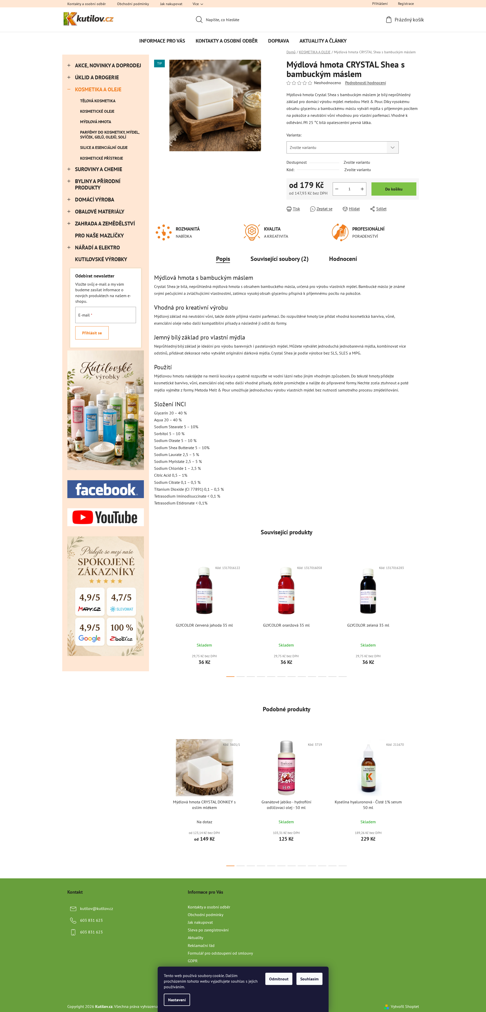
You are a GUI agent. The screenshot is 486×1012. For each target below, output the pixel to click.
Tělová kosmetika (98, 100)
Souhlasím (309, 978)
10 (332, 676)
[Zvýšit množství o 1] (362, 189)
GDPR (193, 960)
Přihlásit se (92, 332)
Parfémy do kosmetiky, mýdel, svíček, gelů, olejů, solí (109, 135)
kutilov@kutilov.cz (96, 908)
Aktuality (195, 937)
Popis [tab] (223, 259)
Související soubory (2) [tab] (280, 259)
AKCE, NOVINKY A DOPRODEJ (108, 65)
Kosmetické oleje (97, 111)
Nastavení (177, 999)
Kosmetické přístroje (101, 158)
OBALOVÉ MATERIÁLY (99, 211)
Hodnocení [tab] (343, 259)
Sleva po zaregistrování (208, 929)
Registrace (406, 3)
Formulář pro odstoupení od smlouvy (220, 953)
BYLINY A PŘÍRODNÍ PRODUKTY (97, 184)
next (415, 618)
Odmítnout (279, 978)
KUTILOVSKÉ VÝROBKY (101, 259)
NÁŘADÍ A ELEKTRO (97, 247)
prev (158, 618)
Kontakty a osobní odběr (86, 4)
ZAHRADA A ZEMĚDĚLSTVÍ (105, 223)
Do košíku (394, 189)
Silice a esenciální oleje (104, 147)
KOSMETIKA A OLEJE (98, 89)
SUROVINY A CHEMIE (98, 169)
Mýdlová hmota (95, 121)
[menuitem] (162, 40)
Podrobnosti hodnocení (365, 82)
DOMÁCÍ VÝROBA (94, 199)
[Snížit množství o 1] (337, 189)
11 (343, 676)
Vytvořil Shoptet (405, 1006)
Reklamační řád (201, 945)
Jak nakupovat (171, 4)
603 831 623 (91, 920)
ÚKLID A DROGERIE (97, 77)
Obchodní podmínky (133, 4)
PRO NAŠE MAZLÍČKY (99, 235)
